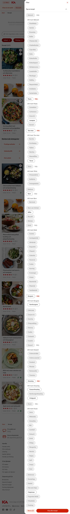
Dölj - (38, 15)
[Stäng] (67, 2)
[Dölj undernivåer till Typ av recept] (67, 9)
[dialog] (47, 257)
